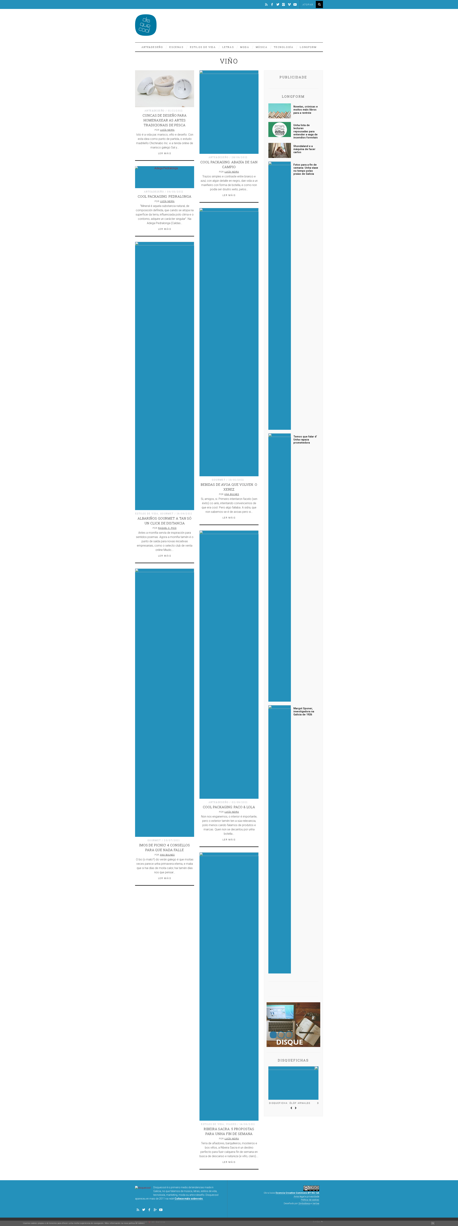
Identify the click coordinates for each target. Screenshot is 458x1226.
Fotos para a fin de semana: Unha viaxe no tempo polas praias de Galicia (305, 169)
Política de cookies (310, 1199)
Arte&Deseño (152, 47)
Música (262, 47)
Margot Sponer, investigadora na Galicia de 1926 (303, 711)
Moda (244, 47)
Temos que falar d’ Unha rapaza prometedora (305, 439)
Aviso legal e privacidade (306, 1196)
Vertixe (315, 1203)
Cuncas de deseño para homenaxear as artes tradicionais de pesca (165, 120)
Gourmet (218, 479)
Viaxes (231, 1124)
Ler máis (164, 153)
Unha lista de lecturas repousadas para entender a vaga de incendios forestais (305, 131)
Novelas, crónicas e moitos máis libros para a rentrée (305, 109)
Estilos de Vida (203, 47)
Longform (308, 47)
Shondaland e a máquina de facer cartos (304, 149)
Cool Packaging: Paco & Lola (229, 807)
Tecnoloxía (283, 47)
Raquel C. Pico (167, 528)
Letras (228, 47)
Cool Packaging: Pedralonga (164, 196)
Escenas (176, 47)
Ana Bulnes (231, 494)
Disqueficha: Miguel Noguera (293, 1103)
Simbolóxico (304, 1203)
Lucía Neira (167, 130)
